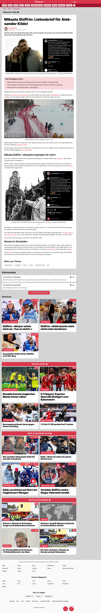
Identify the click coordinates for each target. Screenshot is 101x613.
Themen (19, 571)
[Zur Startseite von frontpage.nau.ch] (39, 2)
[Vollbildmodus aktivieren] (72, 136)
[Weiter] (71, 197)
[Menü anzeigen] (75, 2)
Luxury (49, 581)
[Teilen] (65, 608)
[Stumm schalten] (8, 136)
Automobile (50, 583)
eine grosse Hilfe (26, 150)
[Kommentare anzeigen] (71, 608)
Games (49, 568)
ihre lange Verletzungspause (19, 95)
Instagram (59, 158)
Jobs (22, 601)
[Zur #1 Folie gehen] (38, 224)
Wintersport (16, 8)
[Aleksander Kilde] (39, 12)
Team (17, 601)
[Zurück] (6, 197)
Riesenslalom (54, 95)
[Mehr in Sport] (39, 364)
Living (18, 581)
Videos (19, 568)
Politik (19, 565)
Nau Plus (34, 568)
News (3, 565)
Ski (12, 227)
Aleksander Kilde (21, 145)
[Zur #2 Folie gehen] (40, 224)
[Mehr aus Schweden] (39, 500)
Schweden (11, 29)
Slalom (69, 249)
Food (3, 583)
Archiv (34, 571)
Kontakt (28, 601)
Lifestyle (4, 571)
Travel (34, 583)
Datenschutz (35, 601)
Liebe (71, 165)
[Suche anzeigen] (72, 2)
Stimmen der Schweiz (67, 568)
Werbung (12, 601)
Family (64, 581)
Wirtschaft (5, 568)
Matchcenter (50, 565)
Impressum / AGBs (45, 601)
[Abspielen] (6, 136)
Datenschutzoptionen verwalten (60, 601)
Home (4, 8)
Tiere (18, 583)
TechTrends (65, 583)
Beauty (4, 586)
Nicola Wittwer (13, 28)
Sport (9, 8)
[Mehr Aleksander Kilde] (39, 433)
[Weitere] (74, 5)
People (64, 565)
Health (4, 581)
